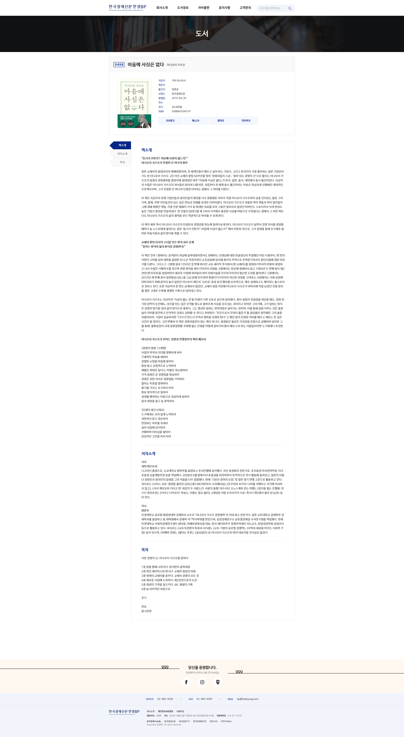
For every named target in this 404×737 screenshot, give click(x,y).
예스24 (195, 120)
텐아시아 (213, 721)
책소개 (122, 145)
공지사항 (224, 8)
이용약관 (180, 711)
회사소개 (162, 8)
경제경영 (119, 64)
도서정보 (183, 8)
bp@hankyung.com (247, 699)
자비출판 (203, 8)
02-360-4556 (165, 699)
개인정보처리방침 (165, 711)
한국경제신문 (170, 721)
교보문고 (170, 120)
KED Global (226, 721)
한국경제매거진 (199, 721)
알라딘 (220, 120)
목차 (122, 162)
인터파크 (246, 120)
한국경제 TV (184, 721)
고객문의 (245, 8)
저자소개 (122, 153)
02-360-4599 (204, 699)
